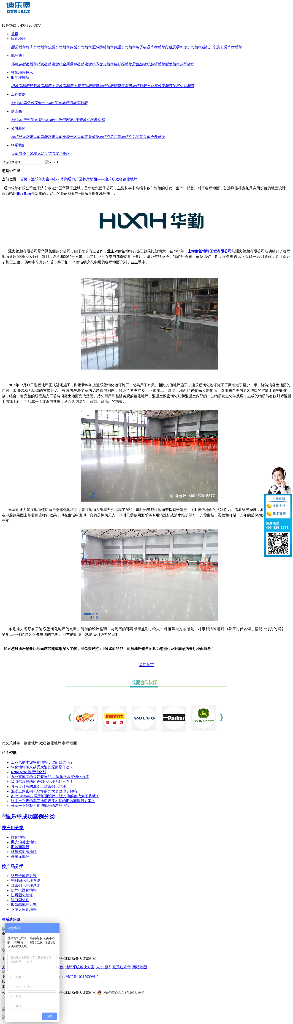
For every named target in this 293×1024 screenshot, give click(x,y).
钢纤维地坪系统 (24, 876)
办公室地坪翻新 (159, 86)
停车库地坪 (20, 856)
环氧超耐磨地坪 (24, 64)
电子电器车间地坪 (150, 47)
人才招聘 (103, 967)
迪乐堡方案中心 (44, 179)
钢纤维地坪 (123, 64)
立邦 (101, 120)
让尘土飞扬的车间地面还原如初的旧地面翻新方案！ (53, 801)
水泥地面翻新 (62, 86)
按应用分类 (13, 827)
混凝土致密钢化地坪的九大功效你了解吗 (44, 791)
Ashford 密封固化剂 (26, 120)
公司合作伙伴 (154, 137)
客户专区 (62, 154)
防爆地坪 (157, 64)
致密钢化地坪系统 (25, 885)
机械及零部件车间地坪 (183, 47)
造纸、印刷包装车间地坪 (221, 47)
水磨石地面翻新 (86, 86)
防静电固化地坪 (24, 890)
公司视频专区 (66, 137)
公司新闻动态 (44, 137)
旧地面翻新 (20, 86)
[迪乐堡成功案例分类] (28, 817)
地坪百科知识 (110, 137)
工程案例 (18, 94)
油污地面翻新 (110, 86)
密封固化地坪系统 (25, 881)
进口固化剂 (20, 900)
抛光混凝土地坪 (24, 842)
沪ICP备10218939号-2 (81, 977)
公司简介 (18, 154)
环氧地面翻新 (40, 86)
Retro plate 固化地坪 (53, 103)
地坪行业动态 (22, 137)
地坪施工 (18, 56)
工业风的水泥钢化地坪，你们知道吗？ (42, 762)
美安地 (80, 120)
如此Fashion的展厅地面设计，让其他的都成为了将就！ (55, 796)
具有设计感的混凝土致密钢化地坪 (38, 786)
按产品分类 (13, 866)
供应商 (16, 111)
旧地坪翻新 (20, 77)
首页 (14, 34)
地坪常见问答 (132, 137)
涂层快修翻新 (183, 86)
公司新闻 (18, 128)
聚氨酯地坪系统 (24, 905)
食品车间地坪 (125, 47)
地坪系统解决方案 (80, 967)
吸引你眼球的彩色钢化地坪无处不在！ (42, 782)
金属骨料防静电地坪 (78, 64)
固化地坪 (18, 39)
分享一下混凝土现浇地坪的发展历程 (40, 806)
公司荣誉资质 (88, 137)
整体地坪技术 (22, 73)
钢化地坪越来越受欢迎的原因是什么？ (42, 767)
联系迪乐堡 (11, 919)
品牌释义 (33, 154)
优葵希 (91, 120)
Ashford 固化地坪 (24, 103)
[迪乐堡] (18, 12)
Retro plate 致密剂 (55, 120)
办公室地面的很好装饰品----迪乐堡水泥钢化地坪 (50, 777)
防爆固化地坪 (22, 895)
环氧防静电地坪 (49, 64)
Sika (72, 120)
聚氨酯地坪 (141, 64)
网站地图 (139, 967)
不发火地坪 (104, 64)
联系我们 (18, 145)
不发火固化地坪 (24, 909)
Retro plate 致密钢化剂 (28, 772)
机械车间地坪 (81, 47)
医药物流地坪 (103, 47)
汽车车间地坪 (37, 47)
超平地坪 (186, 64)
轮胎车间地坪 (59, 47)
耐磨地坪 (172, 64)
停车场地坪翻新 (133, 86)
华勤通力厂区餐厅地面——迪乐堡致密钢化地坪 (98, 179)
